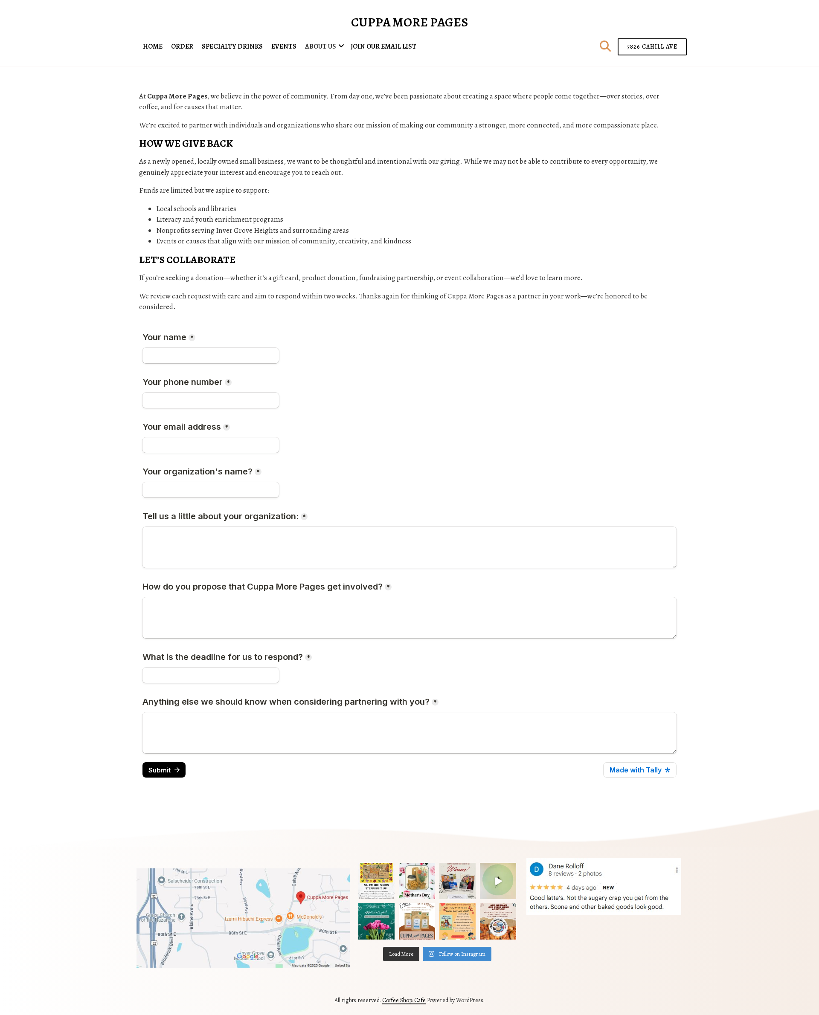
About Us (320, 46)
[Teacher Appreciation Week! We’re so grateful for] (376, 921)
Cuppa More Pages (409, 22)
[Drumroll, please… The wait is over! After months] (498, 921)
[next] (671, 886)
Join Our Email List (383, 46)
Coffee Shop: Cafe (404, 1000)
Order (182, 46)
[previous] (536, 886)
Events (283, 46)
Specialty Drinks (232, 46)
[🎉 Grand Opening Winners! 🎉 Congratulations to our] (457, 881)
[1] (590, 908)
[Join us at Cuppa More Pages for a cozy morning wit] (457, 921)
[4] (617, 908)
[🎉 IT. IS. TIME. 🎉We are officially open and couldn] (498, 881)
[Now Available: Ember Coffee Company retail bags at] (417, 921)
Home (153, 46)
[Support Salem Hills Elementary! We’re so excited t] (376, 881)
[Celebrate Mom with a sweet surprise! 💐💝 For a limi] (417, 881)
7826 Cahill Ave (652, 47)
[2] (599, 908)
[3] (608, 908)
